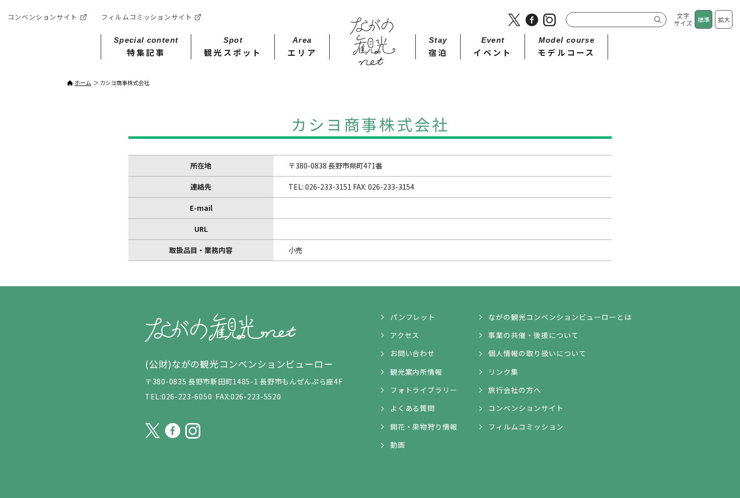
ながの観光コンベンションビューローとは (560, 317)
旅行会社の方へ (514, 390)
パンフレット (413, 317)
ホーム (83, 82)
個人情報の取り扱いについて (537, 353)
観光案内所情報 (416, 372)
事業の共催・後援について (533, 335)
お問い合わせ (412, 353)
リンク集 (503, 372)
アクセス (405, 335)
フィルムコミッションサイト (146, 17)
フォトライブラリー (424, 390)
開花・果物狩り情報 (424, 427)
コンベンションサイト (43, 17)
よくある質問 (412, 408)
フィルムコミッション (526, 427)
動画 (397, 445)
